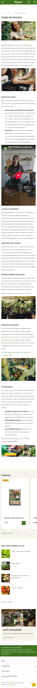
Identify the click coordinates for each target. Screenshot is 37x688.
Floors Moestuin (24, 438)
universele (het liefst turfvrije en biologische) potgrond (17, 337)
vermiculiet (4, 252)
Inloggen (29, 2)
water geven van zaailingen (23, 293)
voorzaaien (8, 136)
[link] (14, 503)
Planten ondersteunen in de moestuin (18, 352)
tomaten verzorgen (7, 355)
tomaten (16, 45)
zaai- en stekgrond (19, 247)
